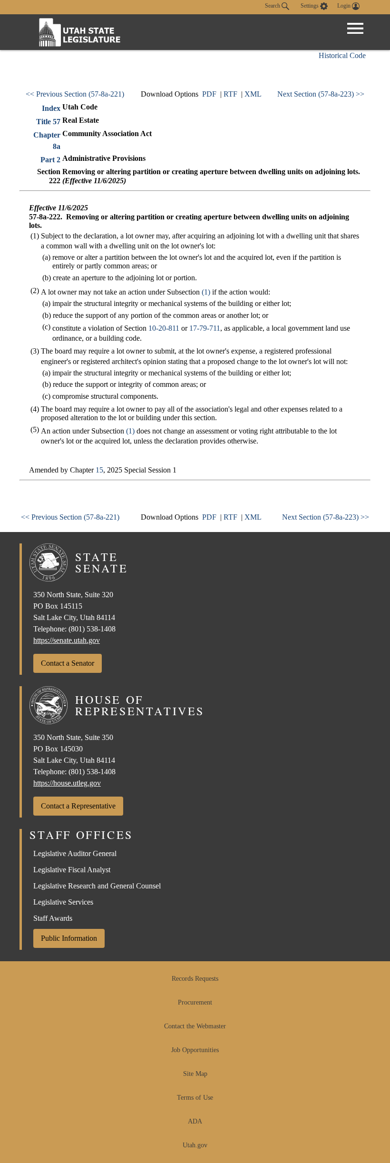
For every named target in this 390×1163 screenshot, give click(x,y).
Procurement (195, 1002)
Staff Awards (52, 918)
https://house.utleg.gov (67, 783)
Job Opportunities (195, 1050)
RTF (230, 94)
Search (273, 5)
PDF (209, 94)
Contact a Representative (78, 806)
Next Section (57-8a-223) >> (320, 94)
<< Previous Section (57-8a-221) (75, 94)
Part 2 (50, 160)
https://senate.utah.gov (66, 640)
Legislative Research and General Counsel (97, 886)
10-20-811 (163, 328)
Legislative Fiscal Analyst (71, 870)
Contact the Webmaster (195, 1026)
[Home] (80, 32)
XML (253, 94)
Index (51, 108)
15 (99, 470)
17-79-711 (204, 328)
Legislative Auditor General (75, 853)
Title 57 (48, 122)
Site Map (195, 1073)
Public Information (69, 938)
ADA (195, 1121)
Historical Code (342, 55)
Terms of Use (195, 1097)
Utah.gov (195, 1145)
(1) (206, 292)
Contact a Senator (67, 663)
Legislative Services (63, 902)
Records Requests (195, 978)
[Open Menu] (355, 28)
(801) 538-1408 (92, 629)
